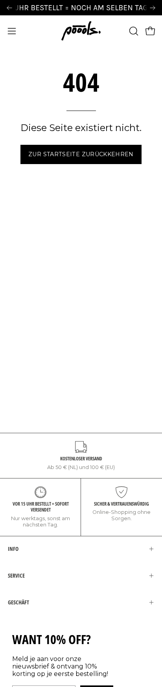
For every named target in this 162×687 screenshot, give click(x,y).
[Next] (152, 7)
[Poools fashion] (81, 31)
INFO (13, 548)
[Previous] (9, 7)
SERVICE (16, 575)
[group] (81, 7)
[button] (132, 31)
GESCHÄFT (18, 602)
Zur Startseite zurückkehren (81, 154)
